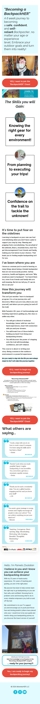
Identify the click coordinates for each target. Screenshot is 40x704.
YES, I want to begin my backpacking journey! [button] (20, 371)
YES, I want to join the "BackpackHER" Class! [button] (20, 82)
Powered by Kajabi (20, 699)
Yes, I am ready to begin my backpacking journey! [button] (20, 672)
